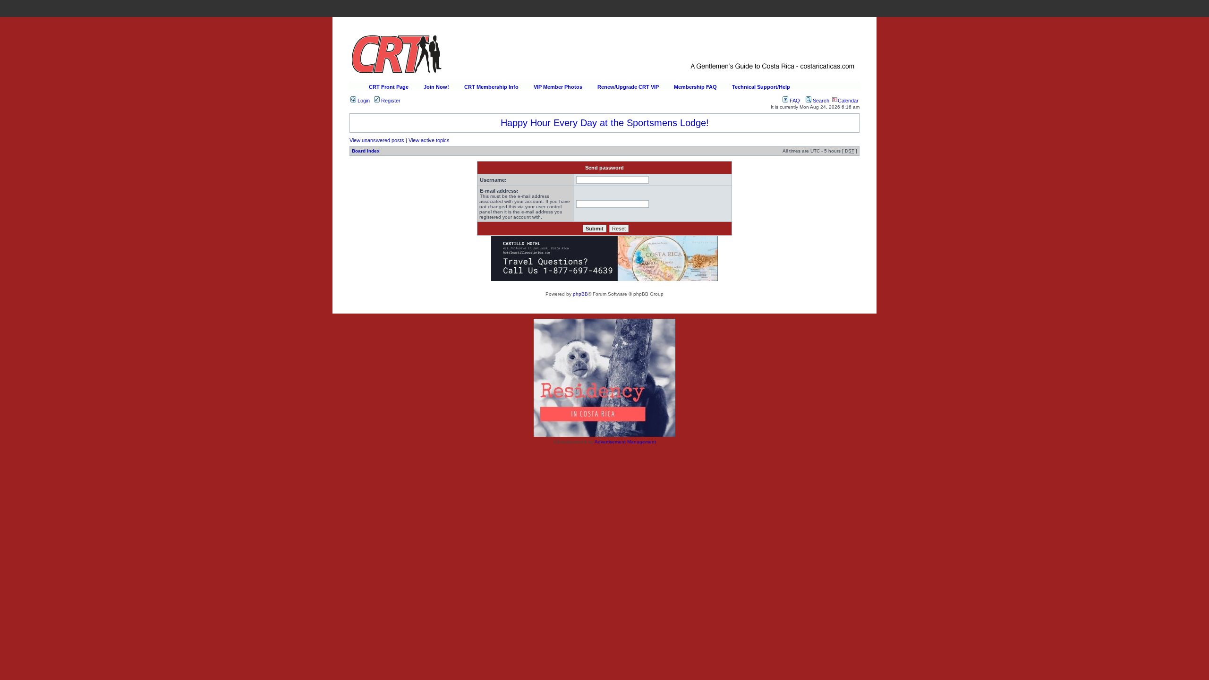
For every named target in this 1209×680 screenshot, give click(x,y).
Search (820, 100)
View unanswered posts (376, 140)
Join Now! (436, 87)
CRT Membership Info (491, 87)
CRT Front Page (389, 87)
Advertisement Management (625, 441)
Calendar (848, 100)
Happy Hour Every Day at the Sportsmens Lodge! (605, 123)
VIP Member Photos (558, 87)
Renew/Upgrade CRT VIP (628, 87)
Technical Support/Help (761, 87)
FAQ (794, 100)
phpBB (580, 294)
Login (363, 100)
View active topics (429, 140)
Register (390, 100)
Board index (366, 150)
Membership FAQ (695, 87)
